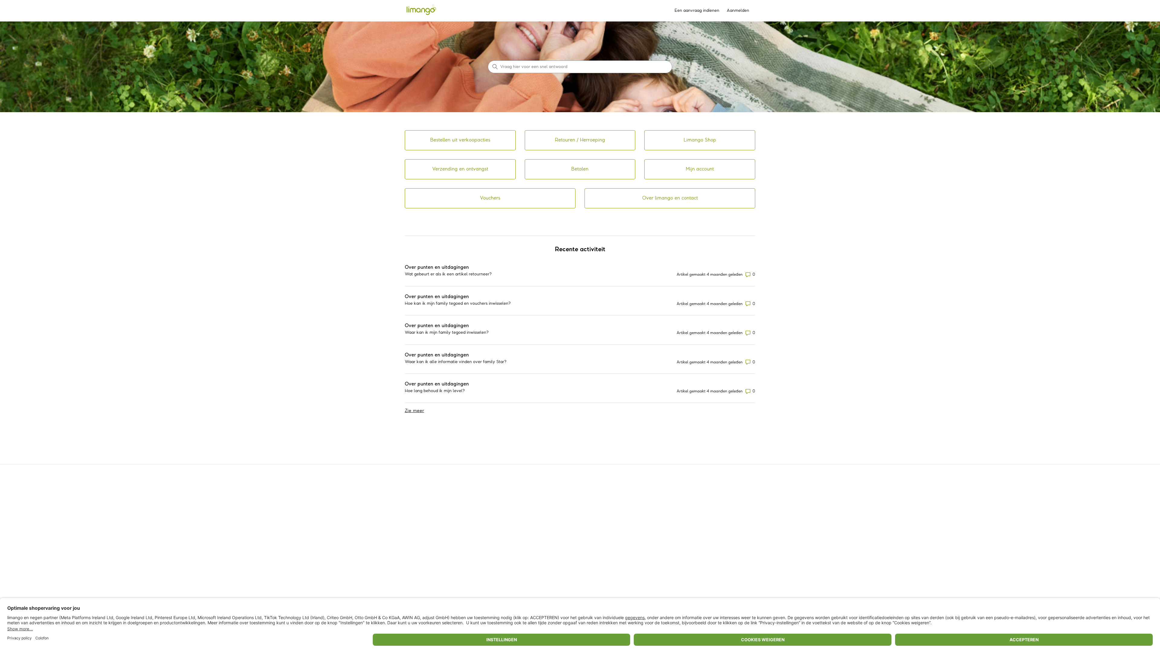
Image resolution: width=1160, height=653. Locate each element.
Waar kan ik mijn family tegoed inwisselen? (446, 332)
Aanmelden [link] (738, 10)
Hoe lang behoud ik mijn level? (435, 391)
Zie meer (414, 410)
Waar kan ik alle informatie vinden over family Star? (455, 362)
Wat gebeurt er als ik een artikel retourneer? (448, 274)
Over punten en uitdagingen (437, 267)
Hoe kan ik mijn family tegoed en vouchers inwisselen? (458, 303)
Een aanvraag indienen (697, 10)
